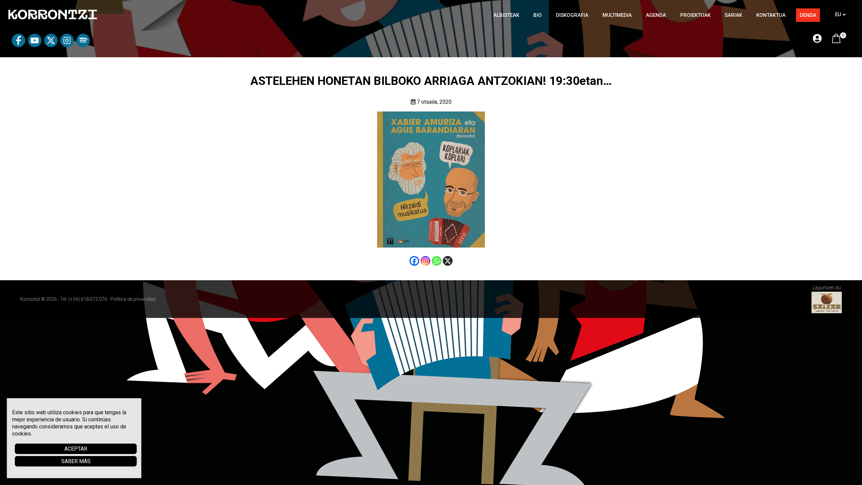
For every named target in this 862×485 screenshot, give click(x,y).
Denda (808, 15)
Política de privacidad (133, 299)
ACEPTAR (75, 449)
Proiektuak (695, 15)
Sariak (733, 15)
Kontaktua (771, 15)
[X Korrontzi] (51, 45)
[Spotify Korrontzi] (83, 45)
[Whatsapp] (436, 261)
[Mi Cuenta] (817, 39)
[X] (448, 261)
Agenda (656, 15)
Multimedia (617, 15)
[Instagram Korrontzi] (67, 45)
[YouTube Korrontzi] (34, 45)
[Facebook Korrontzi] (18, 45)
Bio (537, 15)
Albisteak (506, 15)
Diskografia (572, 15)
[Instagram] (425, 261)
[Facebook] (414, 261)
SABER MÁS (76, 461)
